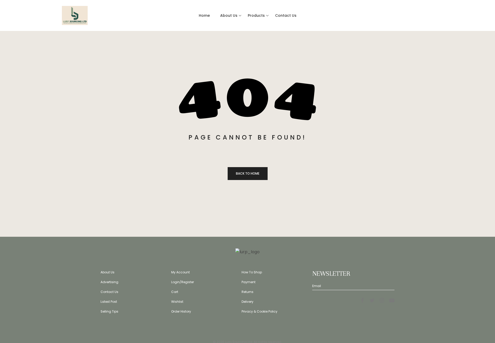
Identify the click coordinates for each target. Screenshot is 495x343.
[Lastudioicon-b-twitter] (372, 300)
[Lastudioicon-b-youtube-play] (391, 300)
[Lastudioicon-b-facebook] (362, 300)
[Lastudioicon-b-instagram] (382, 300)
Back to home (247, 173)
